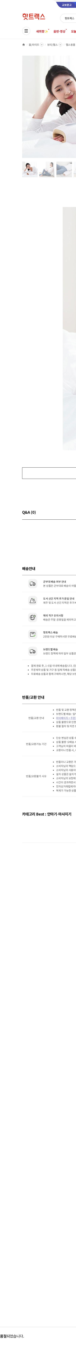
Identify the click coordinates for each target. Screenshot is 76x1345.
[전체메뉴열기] (26, 31)
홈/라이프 (34, 44)
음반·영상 (59, 31)
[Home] (23, 44)
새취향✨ (42, 31)
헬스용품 (70, 44)
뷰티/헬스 (52, 44)
